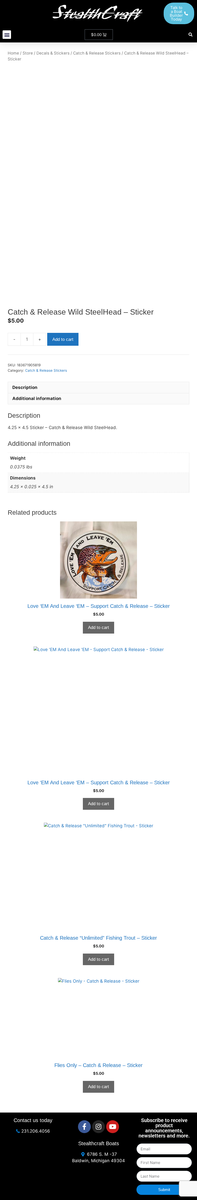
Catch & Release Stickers (97, 53)
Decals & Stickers (53, 53)
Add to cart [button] (98, 627)
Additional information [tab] (36, 398)
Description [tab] (24, 387)
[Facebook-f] (84, 1126)
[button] (7, 34)
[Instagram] (98, 1126)
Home (13, 53)
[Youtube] (112, 1126)
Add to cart (62, 339)
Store (28, 53)
